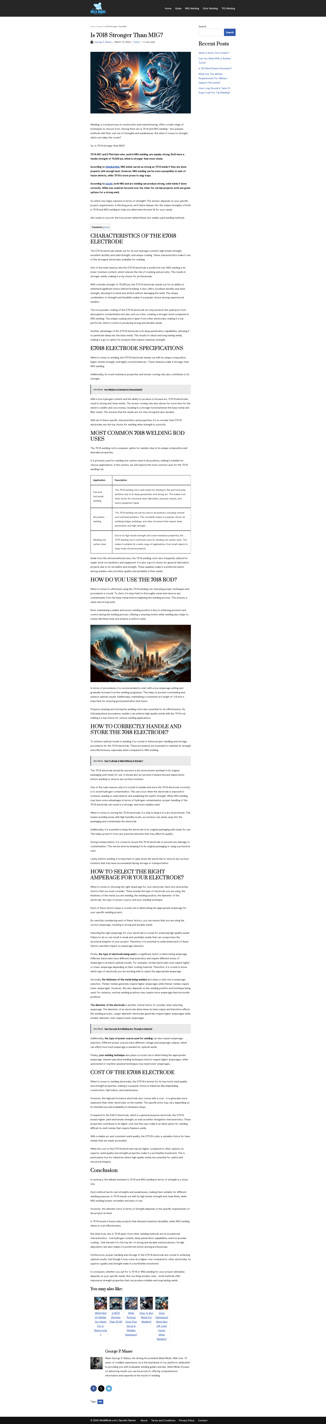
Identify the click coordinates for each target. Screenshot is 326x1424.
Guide (178, 8)
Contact (202, 1420)
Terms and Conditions (163, 1420)
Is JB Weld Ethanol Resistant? (215, 68)
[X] (101, 1388)
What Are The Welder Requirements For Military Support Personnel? (213, 78)
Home (168, 8)
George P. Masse (103, 41)
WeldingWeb (112, 166)
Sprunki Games (127, 1420)
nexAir (109, 183)
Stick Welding (210, 8)
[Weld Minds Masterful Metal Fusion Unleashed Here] (98, 8)
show (105, 227)
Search (202, 26)
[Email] (109, 1388)
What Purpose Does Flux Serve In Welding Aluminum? (131, 1323)
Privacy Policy (187, 1420)
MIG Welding (192, 8)
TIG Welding (228, 8)
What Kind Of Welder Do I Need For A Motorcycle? (100, 1323)
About (144, 1420)
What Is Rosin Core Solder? (214, 52)
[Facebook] (93, 1388)
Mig (100, 1401)
